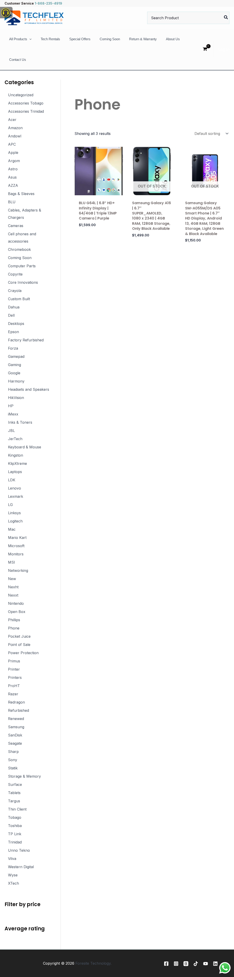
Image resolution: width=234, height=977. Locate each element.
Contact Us (17, 60)
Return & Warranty (143, 39)
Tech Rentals (50, 39)
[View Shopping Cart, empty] (205, 50)
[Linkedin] (215, 963)
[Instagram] (176, 963)
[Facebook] (166, 963)
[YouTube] (205, 963)
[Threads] (185, 963)
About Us (173, 39)
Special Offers (79, 39)
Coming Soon (110, 39)
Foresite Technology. (93, 963)
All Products (18, 39)
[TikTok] (195, 963)
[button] (29, 39)
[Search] (226, 18)
